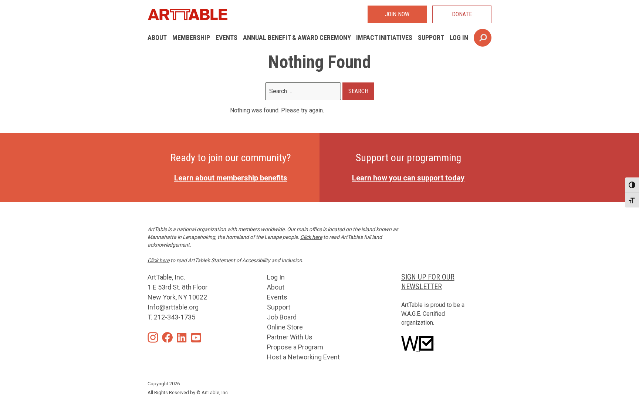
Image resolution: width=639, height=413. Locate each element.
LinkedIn (181, 337)
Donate (462, 14)
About (157, 37)
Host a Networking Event (303, 357)
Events (226, 37)
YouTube (196, 337)
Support (431, 37)
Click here (311, 237)
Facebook (167, 337)
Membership (191, 37)
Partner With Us (289, 337)
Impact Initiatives (384, 37)
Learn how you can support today (408, 177)
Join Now (397, 14)
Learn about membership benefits (230, 177)
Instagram (153, 337)
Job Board (282, 317)
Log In (459, 37)
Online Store (285, 327)
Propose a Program (295, 347)
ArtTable (187, 14)
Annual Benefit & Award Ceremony (297, 37)
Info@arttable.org (173, 307)
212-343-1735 (174, 317)
